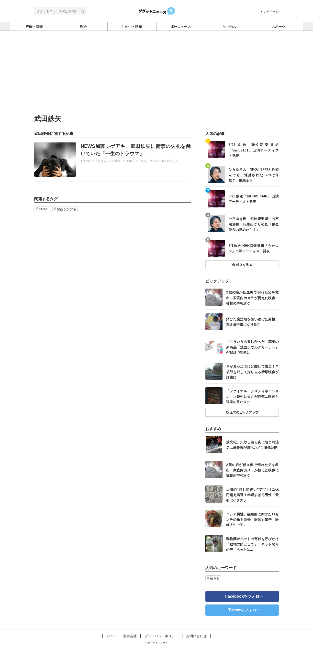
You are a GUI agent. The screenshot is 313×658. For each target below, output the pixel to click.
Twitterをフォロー (244, 610)
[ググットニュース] (156, 11)
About (110, 636)
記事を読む (112, 160)
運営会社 (130, 636)
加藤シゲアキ (66, 209)
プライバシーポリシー (161, 636)
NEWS (43, 209)
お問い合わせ (196, 636)
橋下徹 (215, 578)
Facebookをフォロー (244, 596)
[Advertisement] (156, 67)
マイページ (271, 11)
